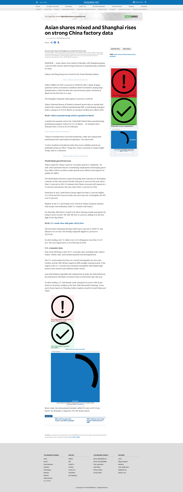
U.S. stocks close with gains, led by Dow (67, 223)
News (38, 6)
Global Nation (48, 478)
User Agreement (98, 464)
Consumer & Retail (68, 9)
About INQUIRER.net (100, 459)
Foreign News (102, 9)
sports (131, 6)
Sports (46, 461)
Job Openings (73, 475)
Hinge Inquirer (123, 461)
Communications (124, 9)
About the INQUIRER (100, 461)
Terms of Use (81, 403)
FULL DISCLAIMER (74, 437)
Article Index (97, 473)
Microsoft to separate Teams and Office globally (64, 420)
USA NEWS (47, 481)
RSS (70, 461)
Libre (120, 459)
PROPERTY (39, 9)
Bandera (121, 464)
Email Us (71, 464)
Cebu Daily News (123, 467)
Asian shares (118, 54)
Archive (71, 467)
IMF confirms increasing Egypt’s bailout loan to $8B (95, 420)
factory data (131, 54)
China (125, 54)
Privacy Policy (80, 404)
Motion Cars (122, 473)
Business (46, 473)
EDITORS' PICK (115, 49)
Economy (112, 9)
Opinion (46, 475)
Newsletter (72, 473)
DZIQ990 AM (122, 470)
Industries (48, 9)
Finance (56, 9)
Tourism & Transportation (86, 9)
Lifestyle (46, 467)
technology (117, 6)
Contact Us (72, 470)
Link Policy (96, 467)
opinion (144, 6)
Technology (47, 470)
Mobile (71, 459)
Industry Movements (140, 9)
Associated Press (51, 38)
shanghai (113, 56)
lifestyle (82, 6)
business (68, 6)
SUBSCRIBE (133, 139)
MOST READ (126, 49)
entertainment (99, 6)
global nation (53, 6)
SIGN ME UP (75, 401)
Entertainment (48, 464)
